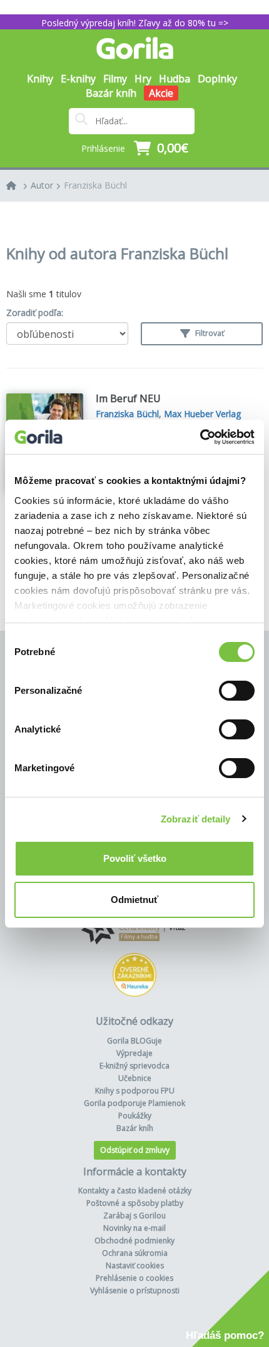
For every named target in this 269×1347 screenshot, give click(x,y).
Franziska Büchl (95, 185)
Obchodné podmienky (134, 1240)
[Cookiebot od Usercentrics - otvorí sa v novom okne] (200, 437)
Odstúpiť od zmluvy (135, 1150)
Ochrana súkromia (135, 1253)
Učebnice (134, 1078)
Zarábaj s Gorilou (134, 1215)
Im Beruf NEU (128, 398)
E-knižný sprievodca (134, 1065)
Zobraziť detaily (196, 819)
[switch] (237, 691)
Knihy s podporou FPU (135, 1090)
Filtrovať (208, 333)
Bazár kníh (111, 93)
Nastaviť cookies (135, 1265)
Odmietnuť (134, 899)
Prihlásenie (103, 148)
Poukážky (134, 1115)
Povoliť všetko (134, 858)
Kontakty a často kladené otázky (134, 1190)
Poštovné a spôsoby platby (134, 1203)
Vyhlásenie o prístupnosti (135, 1290)
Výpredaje (134, 1053)
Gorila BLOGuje (134, 1040)
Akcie (161, 93)
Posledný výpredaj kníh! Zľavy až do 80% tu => (134, 23)
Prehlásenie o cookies (134, 1278)
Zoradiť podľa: (34, 312)
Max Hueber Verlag (202, 414)
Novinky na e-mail (134, 1228)
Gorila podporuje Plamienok (134, 1103)
